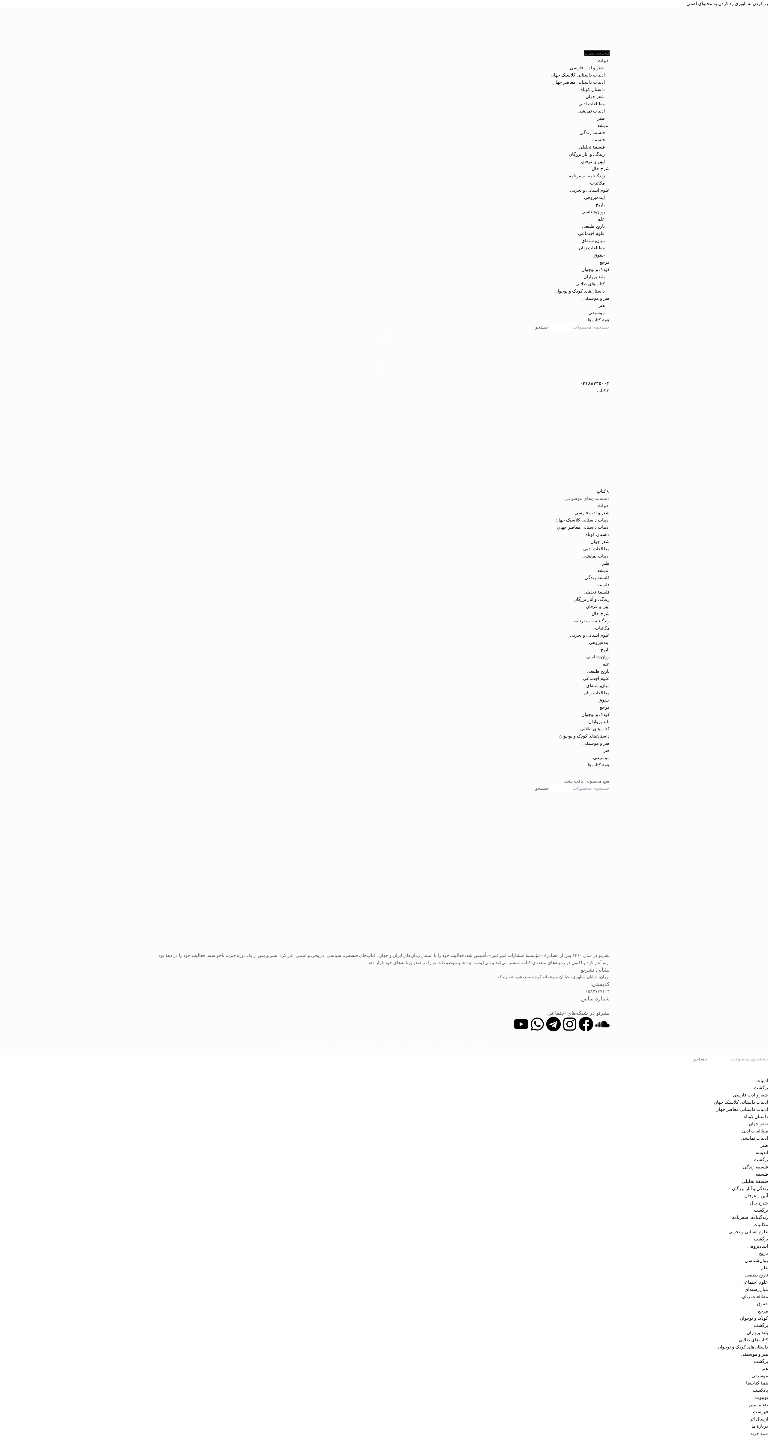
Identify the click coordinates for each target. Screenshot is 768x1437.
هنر (601, 305)
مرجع (605, 707)
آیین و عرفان (593, 161)
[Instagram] (569, 1024)
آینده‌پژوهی (594, 197)
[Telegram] (553, 1024)
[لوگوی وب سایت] (384, 28)
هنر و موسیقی (596, 743)
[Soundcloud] (602, 1024)
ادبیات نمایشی (591, 111)
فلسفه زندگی (592, 132)
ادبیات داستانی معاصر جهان (578, 82)
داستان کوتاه (592, 89)
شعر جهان (595, 96)
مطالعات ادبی (591, 103)
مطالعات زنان (592, 247)
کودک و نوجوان (595, 714)
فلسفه (598, 139)
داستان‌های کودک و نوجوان (579, 291)
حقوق (599, 255)
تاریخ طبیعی (593, 226)
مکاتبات (597, 183)
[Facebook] (585, 1024)
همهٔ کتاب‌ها (599, 764)
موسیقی (596, 312)
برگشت (761, 1087)
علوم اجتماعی (591, 233)
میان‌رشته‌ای (593, 240)
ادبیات (604, 505)
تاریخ (600, 204)
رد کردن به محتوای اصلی (710, 3)
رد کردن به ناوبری (751, 3)
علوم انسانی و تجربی (590, 635)
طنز (601, 118)
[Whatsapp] (537, 1024)
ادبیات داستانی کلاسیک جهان (577, 75)
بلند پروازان (594, 276)
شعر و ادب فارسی (587, 67)
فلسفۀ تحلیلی (592, 147)
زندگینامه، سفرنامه (587, 175)
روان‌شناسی (593, 211)
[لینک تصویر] (384, 878)
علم (601, 219)
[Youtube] (521, 1024)
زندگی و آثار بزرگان (587, 154)
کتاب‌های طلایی (590, 283)
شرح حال (601, 613)
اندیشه (603, 570)
